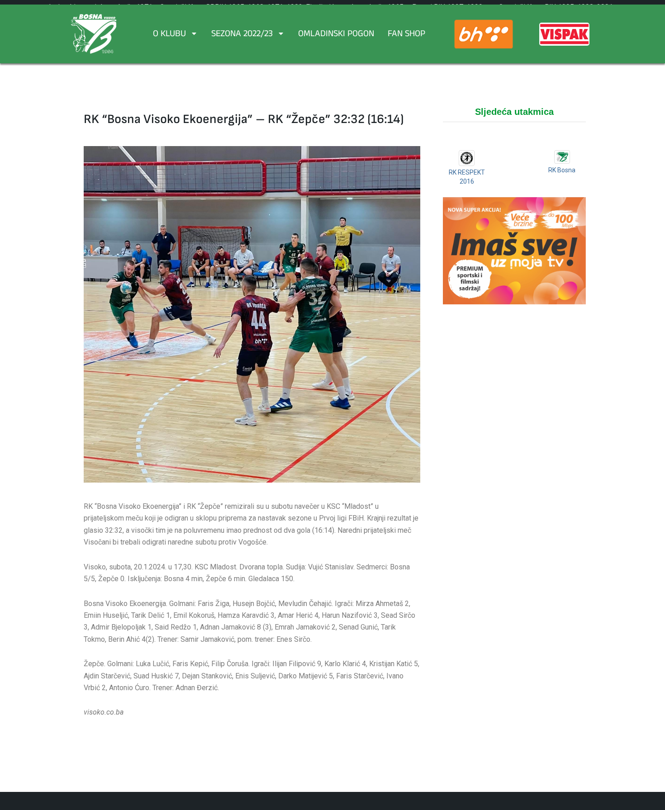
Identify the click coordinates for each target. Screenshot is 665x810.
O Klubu (169, 35)
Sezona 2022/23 (242, 35)
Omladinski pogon (336, 35)
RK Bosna (561, 170)
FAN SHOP (406, 35)
